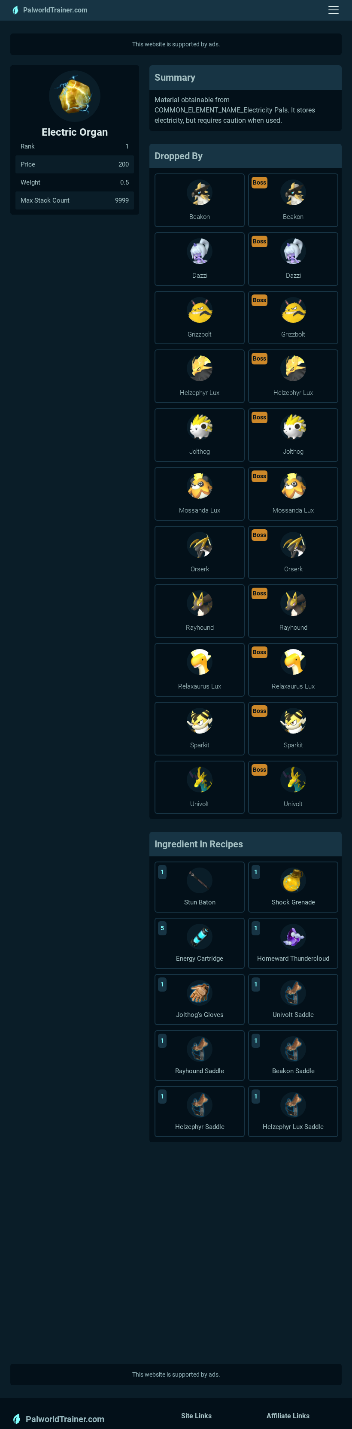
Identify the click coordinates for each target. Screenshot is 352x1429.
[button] (334, 10)
